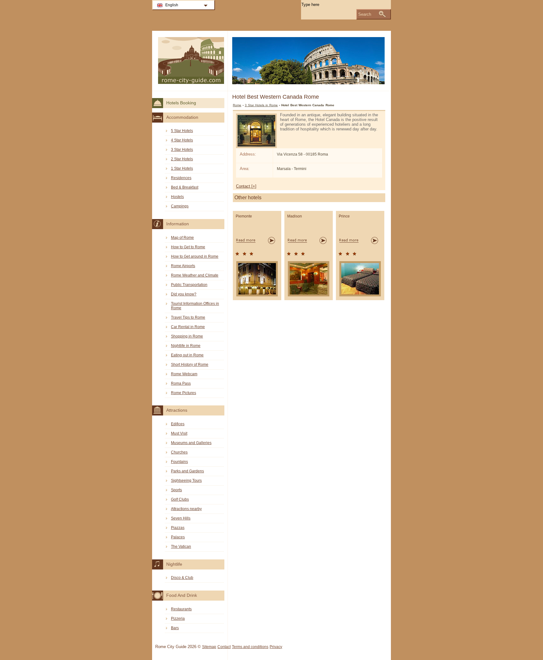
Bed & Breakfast (184, 187)
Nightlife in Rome (185, 346)
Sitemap (209, 647)
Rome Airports (183, 266)
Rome (237, 105)
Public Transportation (189, 285)
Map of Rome (182, 237)
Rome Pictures (183, 393)
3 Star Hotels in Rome (261, 105)
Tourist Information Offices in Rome (195, 305)
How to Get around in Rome (194, 256)
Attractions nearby (186, 509)
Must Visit (179, 433)
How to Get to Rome (188, 247)
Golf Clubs (180, 499)
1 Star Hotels (182, 168)
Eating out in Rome (187, 355)
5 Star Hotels (182, 131)
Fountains (179, 461)
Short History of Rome (189, 364)
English (171, 5)
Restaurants (181, 609)
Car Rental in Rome (188, 327)
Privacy (276, 647)
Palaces (178, 537)
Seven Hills (180, 518)
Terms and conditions (250, 647)
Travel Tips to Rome (188, 317)
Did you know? (183, 294)
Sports (176, 490)
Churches (179, 452)
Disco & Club (182, 577)
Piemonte (244, 216)
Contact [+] (246, 186)
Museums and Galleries (191, 443)
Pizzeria (178, 618)
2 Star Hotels (182, 159)
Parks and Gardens (187, 471)
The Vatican (181, 546)
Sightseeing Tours (186, 480)
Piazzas (177, 527)
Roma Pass (181, 383)
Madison (294, 216)
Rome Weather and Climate (194, 275)
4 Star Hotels (182, 140)
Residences (181, 178)
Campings (180, 206)
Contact (224, 647)
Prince (344, 216)
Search (364, 14)
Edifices (177, 424)
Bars (175, 628)
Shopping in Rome (187, 336)
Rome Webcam (184, 374)
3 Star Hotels (182, 149)
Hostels (177, 197)
